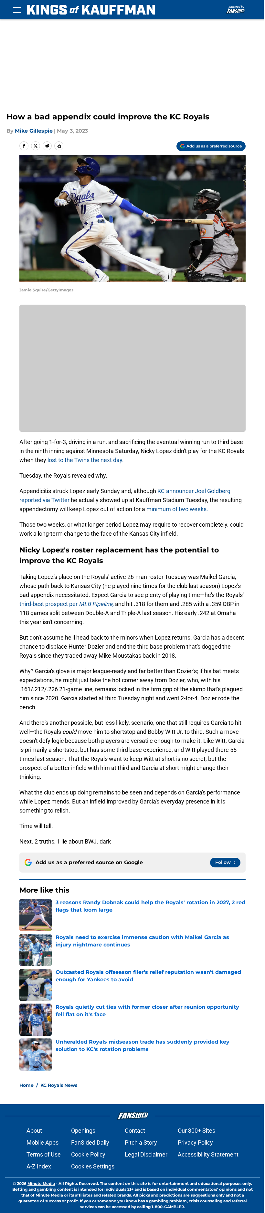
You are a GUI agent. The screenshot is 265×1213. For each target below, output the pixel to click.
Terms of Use (43, 1154)
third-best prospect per (67, 604)
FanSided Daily (90, 1142)
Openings (83, 1130)
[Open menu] (17, 10)
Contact (135, 1130)
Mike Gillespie (34, 131)
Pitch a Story (141, 1142)
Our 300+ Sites (196, 1130)
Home (26, 1085)
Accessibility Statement (208, 1154)
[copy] (58, 145)
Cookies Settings (92, 1166)
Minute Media (41, 1183)
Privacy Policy (195, 1142)
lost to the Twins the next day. (86, 460)
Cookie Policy (88, 1154)
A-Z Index (38, 1166)
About (34, 1130)
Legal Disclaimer (146, 1154)
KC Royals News (58, 1085)
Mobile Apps (42, 1142)
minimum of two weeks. (177, 509)
